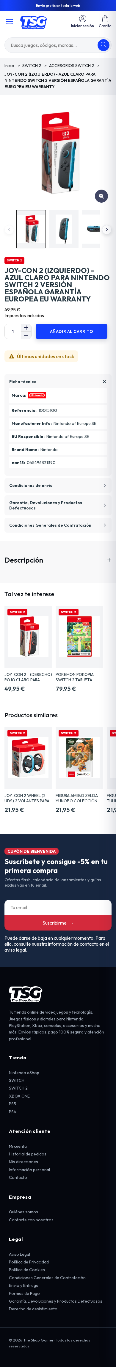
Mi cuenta (18, 1146)
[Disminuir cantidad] (26, 335)
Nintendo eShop (24, 1072)
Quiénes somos (23, 1211)
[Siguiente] (107, 229)
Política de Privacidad (29, 1262)
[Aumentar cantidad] (26, 327)
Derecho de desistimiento (33, 1309)
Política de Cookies (27, 1269)
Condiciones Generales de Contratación (47, 1277)
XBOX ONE (19, 1096)
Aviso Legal (19, 1254)
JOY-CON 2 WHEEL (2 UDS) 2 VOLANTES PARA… (28, 798)
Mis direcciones (23, 1161)
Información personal (29, 1169)
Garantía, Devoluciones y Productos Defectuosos (55, 1301)
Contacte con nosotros (31, 1219)
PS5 (12, 1103)
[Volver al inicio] (33, 21)
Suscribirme (58, 923)
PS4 (12, 1111)
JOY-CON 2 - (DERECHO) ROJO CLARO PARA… (28, 677)
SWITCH (16, 1080)
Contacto (18, 1177)
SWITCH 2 (18, 1088)
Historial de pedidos (27, 1154)
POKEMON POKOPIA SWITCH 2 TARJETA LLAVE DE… (75, 677)
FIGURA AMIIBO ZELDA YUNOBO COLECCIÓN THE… (77, 798)
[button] (105, 21)
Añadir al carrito (71, 331)
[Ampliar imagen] (101, 196)
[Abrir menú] (9, 22)
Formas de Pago (24, 1293)
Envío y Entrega (23, 1285)
